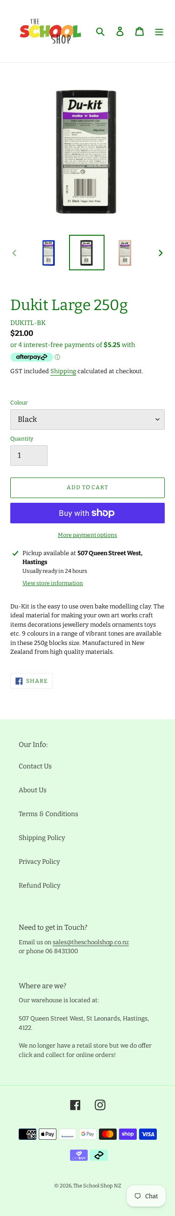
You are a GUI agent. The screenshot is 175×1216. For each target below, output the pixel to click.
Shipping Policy (42, 838)
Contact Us (35, 766)
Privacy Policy (39, 862)
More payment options (87, 535)
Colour (19, 402)
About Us (33, 790)
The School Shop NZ (97, 1186)
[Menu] (159, 31)
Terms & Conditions (48, 814)
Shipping (63, 371)
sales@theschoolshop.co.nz (91, 942)
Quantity (21, 438)
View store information (52, 583)
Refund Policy (39, 886)
